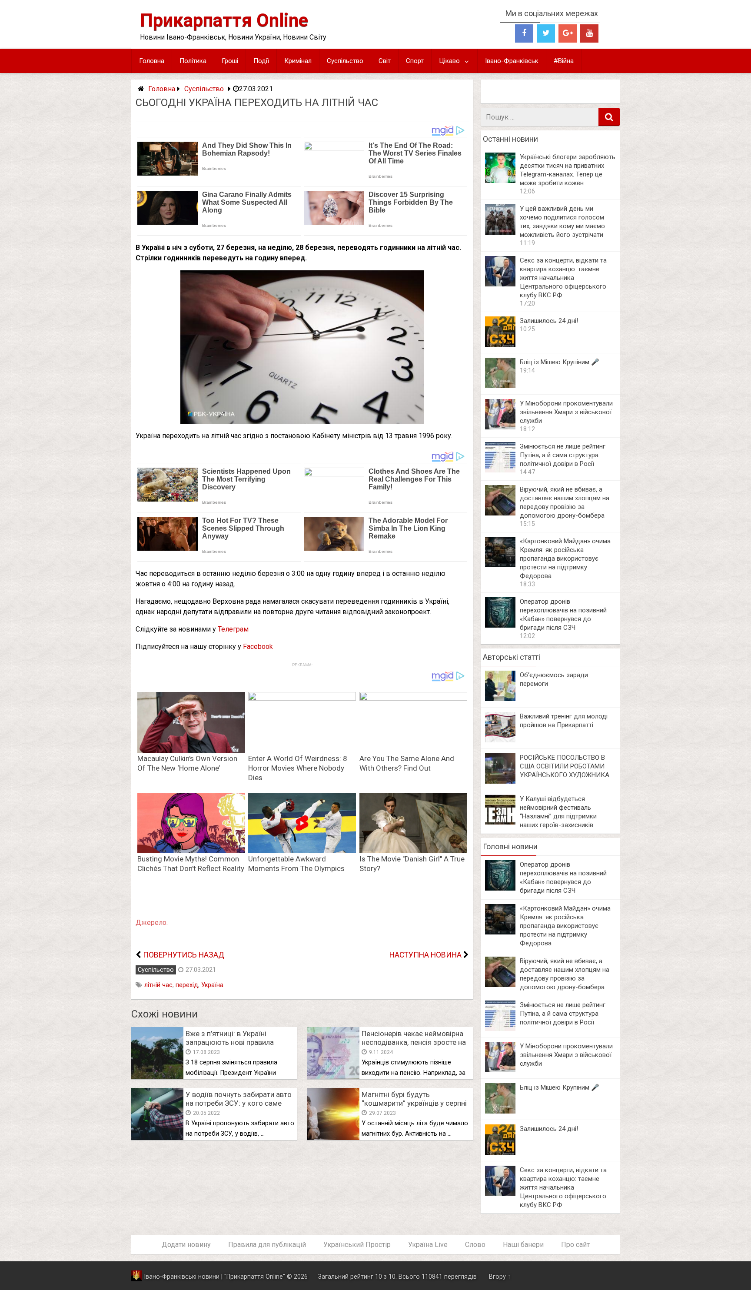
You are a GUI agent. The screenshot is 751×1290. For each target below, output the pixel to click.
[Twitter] (546, 33)
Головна (151, 61)
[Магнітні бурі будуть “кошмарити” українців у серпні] (333, 1138)
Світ (385, 61)
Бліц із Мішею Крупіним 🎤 (559, 362)
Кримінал (298, 61)
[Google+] (567, 33)
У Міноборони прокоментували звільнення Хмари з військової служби (566, 412)
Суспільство (345, 61)
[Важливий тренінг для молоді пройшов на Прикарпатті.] (500, 740)
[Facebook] (524, 33)
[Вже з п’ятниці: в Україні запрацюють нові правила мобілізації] (157, 1077)
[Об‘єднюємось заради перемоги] (500, 699)
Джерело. (152, 922)
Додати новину (186, 1244)
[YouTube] (589, 33)
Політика (192, 61)
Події (261, 61)
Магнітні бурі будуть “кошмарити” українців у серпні (414, 1098)
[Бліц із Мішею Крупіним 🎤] (500, 386)
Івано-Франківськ (511, 61)
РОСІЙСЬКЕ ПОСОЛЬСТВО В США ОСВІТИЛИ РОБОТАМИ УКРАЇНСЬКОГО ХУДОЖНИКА (564, 766)
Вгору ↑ (500, 1276)
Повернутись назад (183, 955)
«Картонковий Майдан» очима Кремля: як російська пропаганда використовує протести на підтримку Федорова (565, 558)
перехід (187, 985)
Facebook (258, 646)
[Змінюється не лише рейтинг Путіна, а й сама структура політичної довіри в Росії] (500, 470)
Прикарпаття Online (224, 20)
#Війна (564, 61)
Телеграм (233, 629)
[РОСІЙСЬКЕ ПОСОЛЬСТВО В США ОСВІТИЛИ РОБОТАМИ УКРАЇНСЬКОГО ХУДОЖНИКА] (500, 781)
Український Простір (357, 1244)
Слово (475, 1244)
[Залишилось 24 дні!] (500, 344)
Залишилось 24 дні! (549, 321)
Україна (212, 985)
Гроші (230, 61)
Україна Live (428, 1244)
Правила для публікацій (267, 1244)
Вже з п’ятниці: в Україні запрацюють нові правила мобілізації (230, 1042)
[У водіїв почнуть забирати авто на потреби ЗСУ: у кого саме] (157, 1138)
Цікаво (449, 61)
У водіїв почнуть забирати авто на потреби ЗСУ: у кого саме (239, 1098)
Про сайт (575, 1244)
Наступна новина (425, 955)
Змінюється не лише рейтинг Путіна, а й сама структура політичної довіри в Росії (562, 455)
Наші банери (523, 1244)
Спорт (415, 61)
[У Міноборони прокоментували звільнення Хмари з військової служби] (500, 427)
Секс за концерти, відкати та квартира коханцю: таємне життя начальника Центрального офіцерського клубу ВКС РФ (563, 277)
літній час (158, 985)
